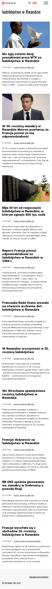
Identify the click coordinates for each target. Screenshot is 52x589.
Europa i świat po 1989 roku (24, 67)
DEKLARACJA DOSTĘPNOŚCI (38, 577)
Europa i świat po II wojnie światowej (27, 541)
